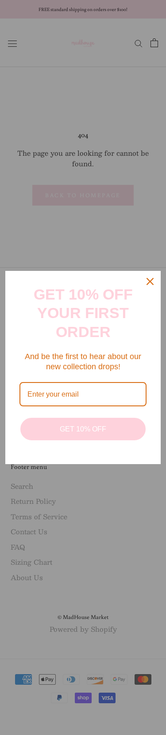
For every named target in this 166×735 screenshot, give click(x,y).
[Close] (150, 281)
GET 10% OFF (83, 429)
